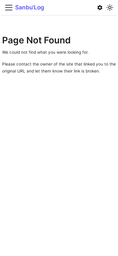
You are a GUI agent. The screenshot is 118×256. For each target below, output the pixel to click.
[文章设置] (99, 7)
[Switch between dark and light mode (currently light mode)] (110, 7)
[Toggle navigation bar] (8, 7)
